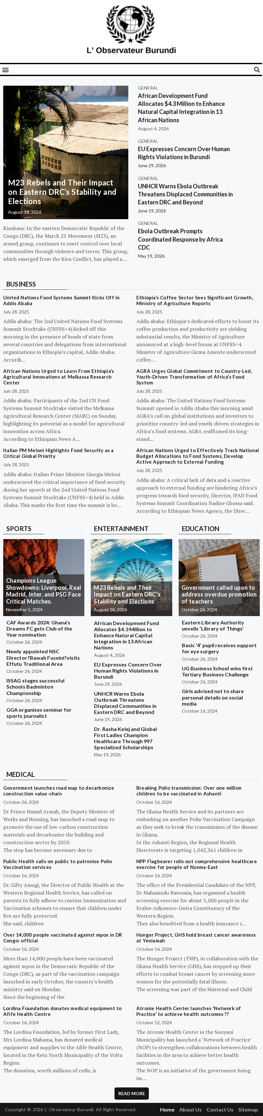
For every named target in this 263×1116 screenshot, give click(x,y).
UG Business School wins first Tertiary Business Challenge (217, 671)
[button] (5, 69)
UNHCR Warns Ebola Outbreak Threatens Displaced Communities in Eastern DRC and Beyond (185, 194)
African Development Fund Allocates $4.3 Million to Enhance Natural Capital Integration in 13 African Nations (126, 635)
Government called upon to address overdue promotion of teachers (219, 594)
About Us (190, 1109)
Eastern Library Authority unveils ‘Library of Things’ (213, 625)
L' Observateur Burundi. (70, 1109)
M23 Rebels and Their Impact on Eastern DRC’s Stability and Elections (62, 192)
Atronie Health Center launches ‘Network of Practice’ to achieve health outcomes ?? (188, 1011)
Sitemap (248, 1109)
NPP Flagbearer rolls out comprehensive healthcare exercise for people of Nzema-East (196, 864)
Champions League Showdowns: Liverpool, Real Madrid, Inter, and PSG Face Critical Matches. (43, 591)
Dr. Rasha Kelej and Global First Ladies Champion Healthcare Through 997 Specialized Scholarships (125, 738)
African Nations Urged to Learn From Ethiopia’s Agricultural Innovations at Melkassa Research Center (58, 376)
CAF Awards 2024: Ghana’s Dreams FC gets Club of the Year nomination (39, 628)
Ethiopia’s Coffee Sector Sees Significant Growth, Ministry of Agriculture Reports (194, 300)
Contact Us (220, 1109)
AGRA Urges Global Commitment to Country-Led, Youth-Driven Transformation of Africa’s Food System (194, 376)
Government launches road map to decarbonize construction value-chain (59, 790)
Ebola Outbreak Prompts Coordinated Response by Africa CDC (180, 239)
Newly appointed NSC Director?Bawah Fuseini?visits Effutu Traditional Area (43, 657)
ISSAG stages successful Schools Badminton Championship (35, 686)
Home (167, 1109)
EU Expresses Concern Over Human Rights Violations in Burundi (128, 670)
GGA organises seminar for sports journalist (39, 713)
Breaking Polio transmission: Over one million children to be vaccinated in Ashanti (189, 790)
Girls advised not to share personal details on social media (213, 697)
